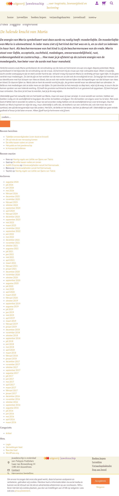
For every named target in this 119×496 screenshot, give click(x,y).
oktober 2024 (12, 205)
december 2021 (13, 240)
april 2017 (10, 384)
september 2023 (13, 219)
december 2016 (13, 396)
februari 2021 (12, 266)
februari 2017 (12, 390)
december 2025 (13, 196)
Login (8, 444)
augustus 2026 (12, 182)
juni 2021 (10, 254)
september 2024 (13, 208)
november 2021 (13, 243)
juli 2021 (9, 251)
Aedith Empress (12, 165)
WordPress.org (12, 453)
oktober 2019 (12, 300)
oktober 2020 (12, 277)
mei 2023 (10, 222)
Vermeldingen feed (14, 447)
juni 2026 (10, 188)
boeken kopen (38, 17)
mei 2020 (10, 289)
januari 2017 (11, 393)
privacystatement (22, 491)
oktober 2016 (12, 402)
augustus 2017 (12, 373)
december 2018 (13, 329)
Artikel (8, 433)
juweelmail (79, 17)
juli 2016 (9, 411)
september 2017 (13, 370)
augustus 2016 (12, 408)
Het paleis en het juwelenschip (19, 145)
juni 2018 (10, 344)
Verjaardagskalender (102, 466)
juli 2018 (9, 341)
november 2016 (13, 399)
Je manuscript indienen (16, 148)
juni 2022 (10, 234)
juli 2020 (9, 286)
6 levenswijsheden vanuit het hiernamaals (41, 165)
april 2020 (10, 292)
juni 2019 (10, 312)
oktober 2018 (12, 335)
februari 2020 (12, 298)
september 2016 (13, 405)
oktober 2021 (12, 245)
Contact (16, 470)
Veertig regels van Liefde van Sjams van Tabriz (33, 159)
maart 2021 (11, 263)
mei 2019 (10, 315)
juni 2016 (10, 413)
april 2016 (10, 419)
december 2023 (13, 216)
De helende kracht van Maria (23, 32)
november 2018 (13, 332)
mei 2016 (10, 416)
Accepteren (100, 481)
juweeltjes (22, 17)
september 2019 (13, 303)
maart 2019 (11, 321)
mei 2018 (10, 347)
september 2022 (13, 231)
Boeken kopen (99, 458)
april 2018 (10, 350)
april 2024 (10, 211)
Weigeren (100, 487)
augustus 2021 (12, 248)
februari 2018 (12, 356)
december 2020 (13, 272)
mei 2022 (10, 237)
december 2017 (13, 361)
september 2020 (13, 280)
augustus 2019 (12, 306)
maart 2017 (11, 387)
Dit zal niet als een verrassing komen (21, 139)
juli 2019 (9, 309)
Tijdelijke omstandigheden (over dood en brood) (27, 137)
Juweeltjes (97, 462)
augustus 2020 (12, 283)
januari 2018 (11, 358)
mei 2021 (10, 257)
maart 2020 (11, 295)
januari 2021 (11, 269)
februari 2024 (12, 214)
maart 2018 (11, 353)
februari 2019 (12, 324)
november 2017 (13, 364)
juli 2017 (9, 376)
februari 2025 (12, 202)
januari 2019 (11, 327)
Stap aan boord (99, 470)
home (10, 17)
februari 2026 (12, 193)
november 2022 (13, 228)
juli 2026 (9, 185)
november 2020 (13, 274)
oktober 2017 (12, 367)
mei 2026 (10, 190)
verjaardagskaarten (59, 17)
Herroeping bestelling (22, 473)
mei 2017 (10, 382)
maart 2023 (11, 225)
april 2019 (10, 318)
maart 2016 (11, 422)
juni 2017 (10, 379)
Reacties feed (11, 450)
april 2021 (10, 260)
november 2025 (13, 199)
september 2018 (13, 338)
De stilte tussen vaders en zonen (20, 142)
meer (91, 17)
